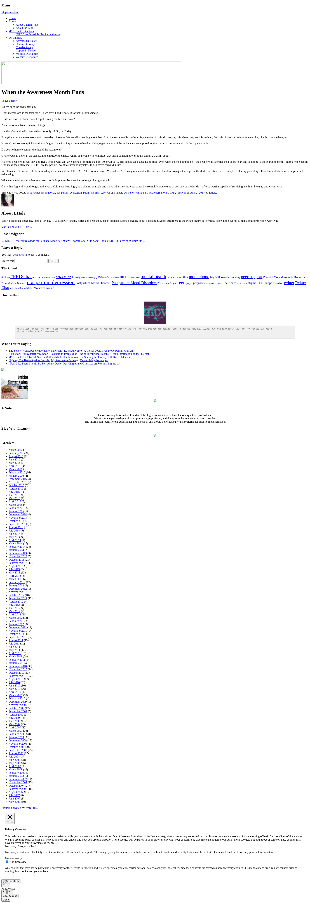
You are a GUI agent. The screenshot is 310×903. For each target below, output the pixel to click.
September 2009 (18, 711)
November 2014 (18, 517)
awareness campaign (135, 192)
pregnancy (199, 283)
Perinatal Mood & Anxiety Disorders (284, 277)
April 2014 (15, 540)
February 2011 (17, 659)
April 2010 (15, 691)
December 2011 (18, 627)
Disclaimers (15, 37)
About (12, 21)
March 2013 (15, 578)
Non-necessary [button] (13, 858)
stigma (252, 283)
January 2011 (16, 662)
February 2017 (17, 453)
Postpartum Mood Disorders (134, 283)
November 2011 (18, 630)
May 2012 (14, 611)
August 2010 (16, 679)
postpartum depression (69, 192)
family (76, 277)
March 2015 (15, 504)
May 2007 (14, 801)
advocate (35, 192)
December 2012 (18, 588)
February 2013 (17, 582)
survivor (105, 192)
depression (63, 277)
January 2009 (16, 737)
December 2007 (18, 779)
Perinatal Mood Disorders (13, 283)
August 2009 (16, 714)
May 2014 (14, 536)
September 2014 (18, 524)
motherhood (199, 276)
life (122, 277)
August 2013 (16, 566)
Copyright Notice (26, 50)
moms (176, 277)
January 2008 (16, 775)
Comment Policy (25, 44)
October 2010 (16, 672)
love (127, 277)
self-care (230, 283)
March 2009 (15, 730)
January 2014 (16, 549)
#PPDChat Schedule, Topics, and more (38, 34)
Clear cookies (10, 896)
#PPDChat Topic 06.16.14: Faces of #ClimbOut (116, 240)
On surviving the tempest (94, 360)
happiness (90, 277)
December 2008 (18, 740)
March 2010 (15, 695)
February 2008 (17, 772)
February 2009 (17, 733)
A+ (10, 892)
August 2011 (16, 640)
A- (4, 892)
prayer (189, 283)
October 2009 (16, 708)
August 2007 (16, 792)
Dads (53, 277)
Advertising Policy (26, 40)
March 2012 (15, 617)
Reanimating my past (109, 363)
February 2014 (17, 546)
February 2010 (17, 698)
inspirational (48, 192)
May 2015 (14, 498)
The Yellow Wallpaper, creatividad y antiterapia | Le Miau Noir (44, 350)
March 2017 (15, 449)
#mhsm (5, 277)
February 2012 (17, 620)
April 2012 (15, 614)
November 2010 (18, 669)
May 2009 (14, 724)
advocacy (37, 277)
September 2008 (18, 750)
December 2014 (18, 514)
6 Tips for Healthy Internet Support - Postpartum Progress (41, 353)
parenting (235, 277)
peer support (251, 276)
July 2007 (14, 795)
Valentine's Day (16, 288)
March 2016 (15, 469)
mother (183, 277)
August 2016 (16, 456)
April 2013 (15, 575)
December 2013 (18, 553)
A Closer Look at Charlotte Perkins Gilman (108, 350)
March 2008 (15, 769)
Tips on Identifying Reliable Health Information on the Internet (113, 353)
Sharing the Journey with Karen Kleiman (107, 357)
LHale (212, 192)
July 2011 (14, 643)
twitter (289, 283)
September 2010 (18, 675)
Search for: (7, 260)
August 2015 (16, 488)
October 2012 (16, 595)
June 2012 (14, 608)
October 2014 (16, 520)
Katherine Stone (105, 277)
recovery (210, 283)
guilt (83, 277)
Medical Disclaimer (27, 53)
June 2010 (14, 685)
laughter (116, 277)
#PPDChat (21, 276)
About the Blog (24, 27)
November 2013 (18, 556)
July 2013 (14, 569)
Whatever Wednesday (34, 288)
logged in (21, 254)
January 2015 (16, 511)
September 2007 (18, 788)
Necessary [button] (11, 846)
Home (12, 18)
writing (50, 287)
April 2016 (15, 465)
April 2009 (15, 727)
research (219, 282)
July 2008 (14, 756)
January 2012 (16, 624)
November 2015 (18, 482)
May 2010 (14, 688)
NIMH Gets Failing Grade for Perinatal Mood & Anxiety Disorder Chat (43, 240)
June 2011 (14, 646)
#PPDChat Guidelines (21, 31)
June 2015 (14, 495)
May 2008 (14, 763)
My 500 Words (219, 277)
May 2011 (14, 650)
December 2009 (18, 701)
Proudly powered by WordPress (19, 807)
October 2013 (16, 559)
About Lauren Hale (27, 24)
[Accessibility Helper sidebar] (10, 881)
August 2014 (16, 527)
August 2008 (16, 753)
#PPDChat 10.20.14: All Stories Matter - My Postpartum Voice (44, 357)
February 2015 (17, 507)
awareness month (158, 192)
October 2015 (16, 485)
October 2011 (16, 633)
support (269, 283)
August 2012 (16, 601)
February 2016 (17, 472)
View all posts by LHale (16, 226)
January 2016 (16, 475)
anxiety (47, 277)
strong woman (91, 192)
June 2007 (14, 798)
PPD (172, 192)
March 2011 (15, 656)
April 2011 (15, 653)
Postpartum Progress (167, 283)
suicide (260, 283)
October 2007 (16, 785)
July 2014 (14, 530)
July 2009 (14, 717)
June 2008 (14, 759)
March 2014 (15, 543)
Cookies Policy (24, 47)
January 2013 (16, 585)
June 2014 (14, 533)
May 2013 (14, 572)
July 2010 (14, 682)
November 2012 (18, 591)
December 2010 (18, 666)
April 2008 (15, 766)
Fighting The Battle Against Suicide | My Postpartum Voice (42, 360)
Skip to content (9, 12)
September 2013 (18, 562)
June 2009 (14, 721)
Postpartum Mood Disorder (93, 283)
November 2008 (18, 743)
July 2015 (14, 491)
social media (242, 283)
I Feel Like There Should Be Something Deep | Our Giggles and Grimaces (51, 363)
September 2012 (18, 598)
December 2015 (18, 478)
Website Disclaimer (27, 56)
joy (96, 277)
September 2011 (18, 637)
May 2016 (14, 462)
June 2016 (14, 459)
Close (6, 885)
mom (170, 277)
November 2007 (18, 782)
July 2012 (14, 604)
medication (135, 277)
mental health (153, 276)
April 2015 (15, 501)
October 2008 (16, 746)
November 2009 (18, 704)
